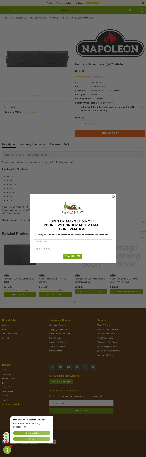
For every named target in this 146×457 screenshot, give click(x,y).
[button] (7, 450)
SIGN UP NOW (72, 256)
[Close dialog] (113, 196)
